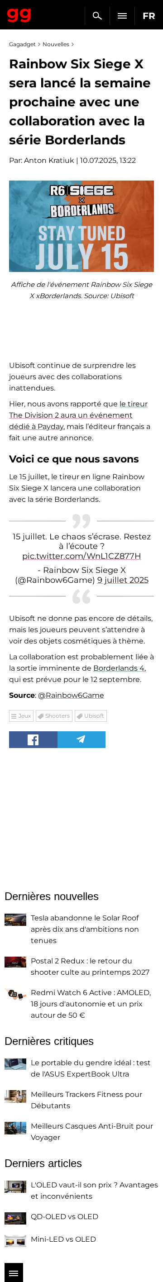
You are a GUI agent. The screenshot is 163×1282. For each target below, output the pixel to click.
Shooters (57, 715)
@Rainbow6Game (71, 695)
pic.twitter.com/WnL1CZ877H (81, 556)
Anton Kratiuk (49, 160)
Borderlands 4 (118, 668)
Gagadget (19, 13)
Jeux (25, 715)
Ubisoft (94, 715)
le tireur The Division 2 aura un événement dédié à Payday (78, 415)
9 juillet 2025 (123, 580)
